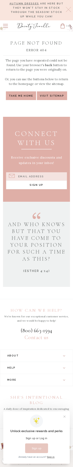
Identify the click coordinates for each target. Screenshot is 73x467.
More (11, 379)
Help (11, 367)
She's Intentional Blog (36, 400)
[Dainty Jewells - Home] (34, 26)
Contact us (36, 337)
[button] (5, 26)
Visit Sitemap (52, 95)
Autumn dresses (24, 3)
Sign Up (36, 184)
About (13, 355)
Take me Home (21, 95)
